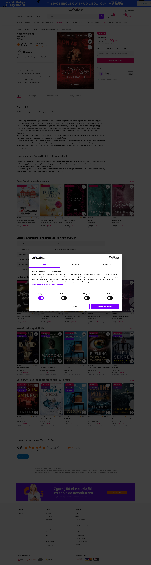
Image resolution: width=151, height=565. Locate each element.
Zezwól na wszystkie (104, 306)
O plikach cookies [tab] (106, 264)
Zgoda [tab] (44, 264)
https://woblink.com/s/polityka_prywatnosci (48, 284)
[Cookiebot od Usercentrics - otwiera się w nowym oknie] (110, 257)
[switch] (64, 298)
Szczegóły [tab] (75, 264)
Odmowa (75, 306)
